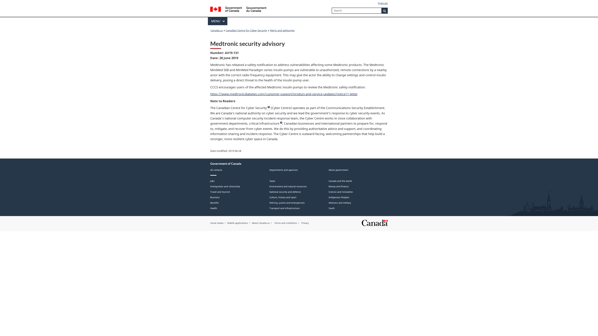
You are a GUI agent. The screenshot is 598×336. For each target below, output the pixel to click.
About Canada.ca (261, 223)
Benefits (214, 202)
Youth (332, 208)
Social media (216, 223)
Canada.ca (217, 30)
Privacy (305, 223)
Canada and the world (340, 181)
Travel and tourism (220, 191)
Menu (216, 21)
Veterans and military (340, 202)
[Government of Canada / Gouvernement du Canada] (238, 10)
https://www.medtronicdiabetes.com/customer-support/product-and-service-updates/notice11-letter (284, 94)
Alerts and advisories (282, 30)
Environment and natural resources (288, 186)
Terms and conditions (285, 223)
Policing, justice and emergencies (287, 202)
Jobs (212, 181)
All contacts (216, 169)
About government (338, 169)
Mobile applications (237, 223)
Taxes (272, 181)
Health (213, 208)
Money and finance (339, 186)
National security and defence (285, 191)
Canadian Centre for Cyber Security (246, 30)
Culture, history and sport (282, 197)
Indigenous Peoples (339, 197)
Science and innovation (341, 191)
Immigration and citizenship (225, 186)
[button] (269, 108)
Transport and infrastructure (284, 208)
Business (215, 197)
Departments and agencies (283, 169)
